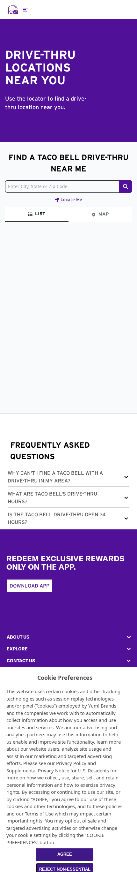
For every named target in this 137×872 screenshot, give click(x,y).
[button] (68, 478)
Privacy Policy (71, 763)
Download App (29, 585)
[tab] (36, 214)
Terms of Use (39, 813)
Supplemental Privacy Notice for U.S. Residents (57, 770)
